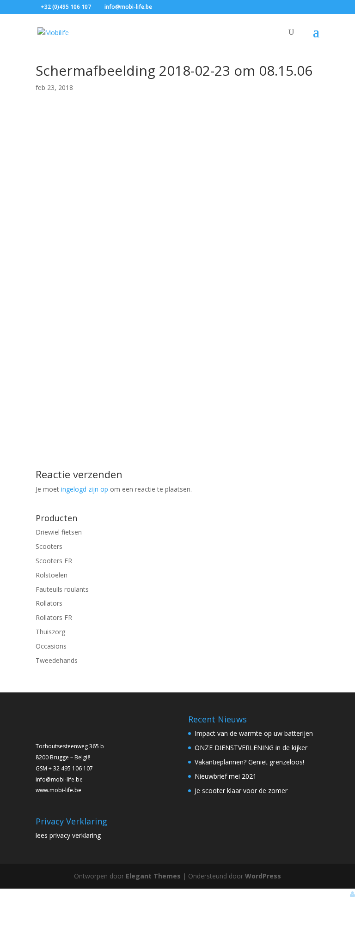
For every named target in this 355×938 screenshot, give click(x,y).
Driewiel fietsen (59, 532)
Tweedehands (57, 660)
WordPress (263, 876)
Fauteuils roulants (62, 589)
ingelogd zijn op (84, 489)
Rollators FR (54, 617)
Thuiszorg (50, 631)
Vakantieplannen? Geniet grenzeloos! (249, 762)
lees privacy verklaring (68, 835)
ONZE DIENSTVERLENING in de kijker (251, 747)
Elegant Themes (153, 876)
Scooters (49, 546)
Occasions (51, 646)
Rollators (49, 603)
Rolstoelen (51, 575)
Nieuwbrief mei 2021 (226, 776)
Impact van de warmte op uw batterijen (254, 733)
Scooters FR (54, 560)
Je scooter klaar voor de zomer (241, 790)
